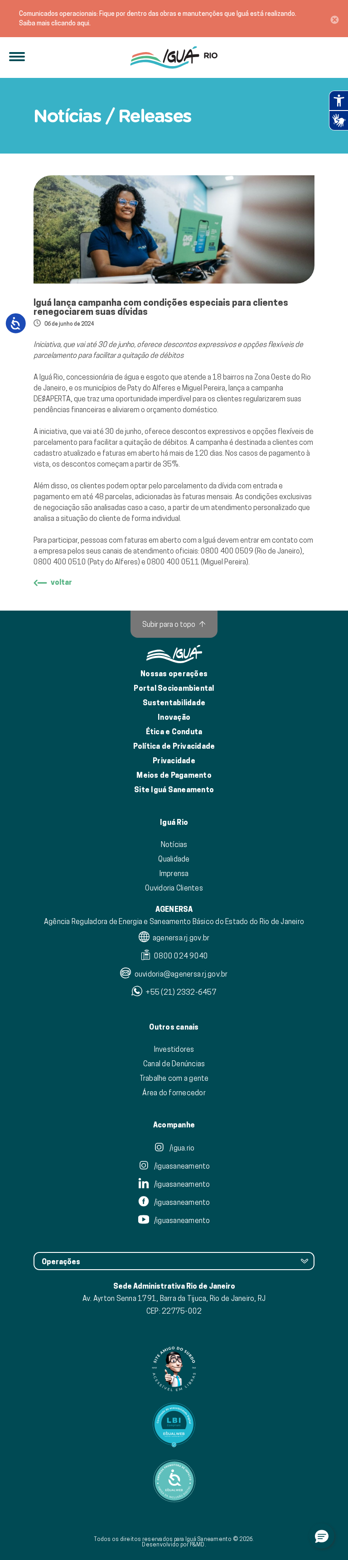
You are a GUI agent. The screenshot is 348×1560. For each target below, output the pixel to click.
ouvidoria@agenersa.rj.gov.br (180, 974)
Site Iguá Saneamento (174, 789)
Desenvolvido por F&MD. (174, 1544)
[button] (321, 1536)
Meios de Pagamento (174, 775)
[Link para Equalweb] (174, 1425)
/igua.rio (181, 1148)
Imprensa (174, 873)
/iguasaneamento (181, 1166)
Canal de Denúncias (174, 1063)
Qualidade (173, 859)
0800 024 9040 (180, 956)
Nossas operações (174, 673)
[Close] (334, 18)
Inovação (174, 717)
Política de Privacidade (174, 746)
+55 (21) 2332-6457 (180, 992)
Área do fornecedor (174, 1092)
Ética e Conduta (174, 731)
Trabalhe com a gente (174, 1078)
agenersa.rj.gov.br (180, 938)
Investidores (174, 1049)
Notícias (174, 844)
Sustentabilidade (174, 702)
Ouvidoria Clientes (174, 888)
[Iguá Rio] (174, 57)
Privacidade (174, 760)
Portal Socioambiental (174, 688)
